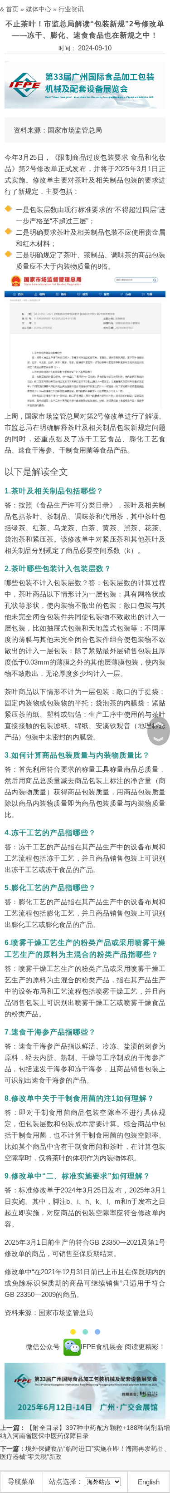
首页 (12, 9)
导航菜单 (21, 1481)
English (149, 1482)
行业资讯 (71, 9)
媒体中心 (38, 9)
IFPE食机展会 (103, 1346)
